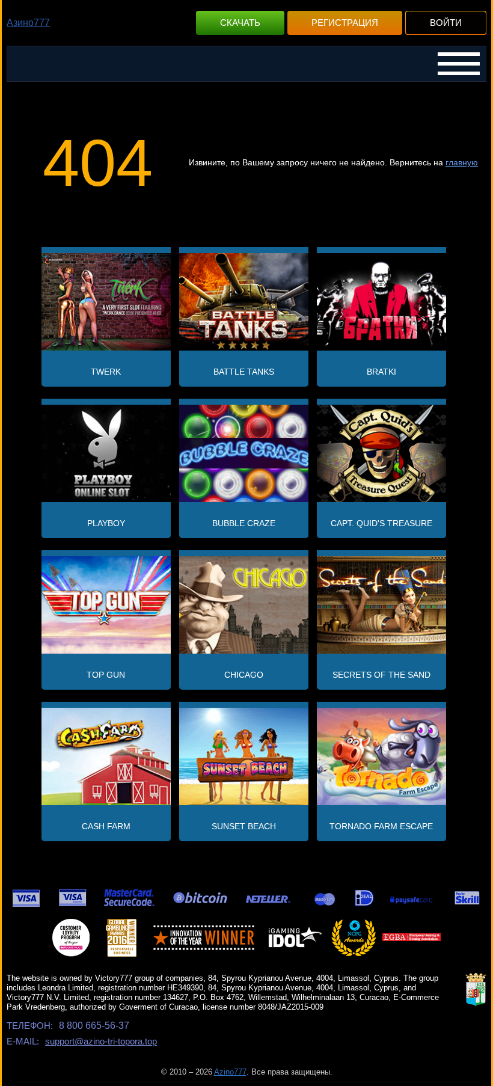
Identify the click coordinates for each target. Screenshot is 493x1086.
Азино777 (28, 22)
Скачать (240, 22)
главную (462, 162)
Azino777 (230, 1071)
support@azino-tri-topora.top (101, 1041)
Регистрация (344, 22)
